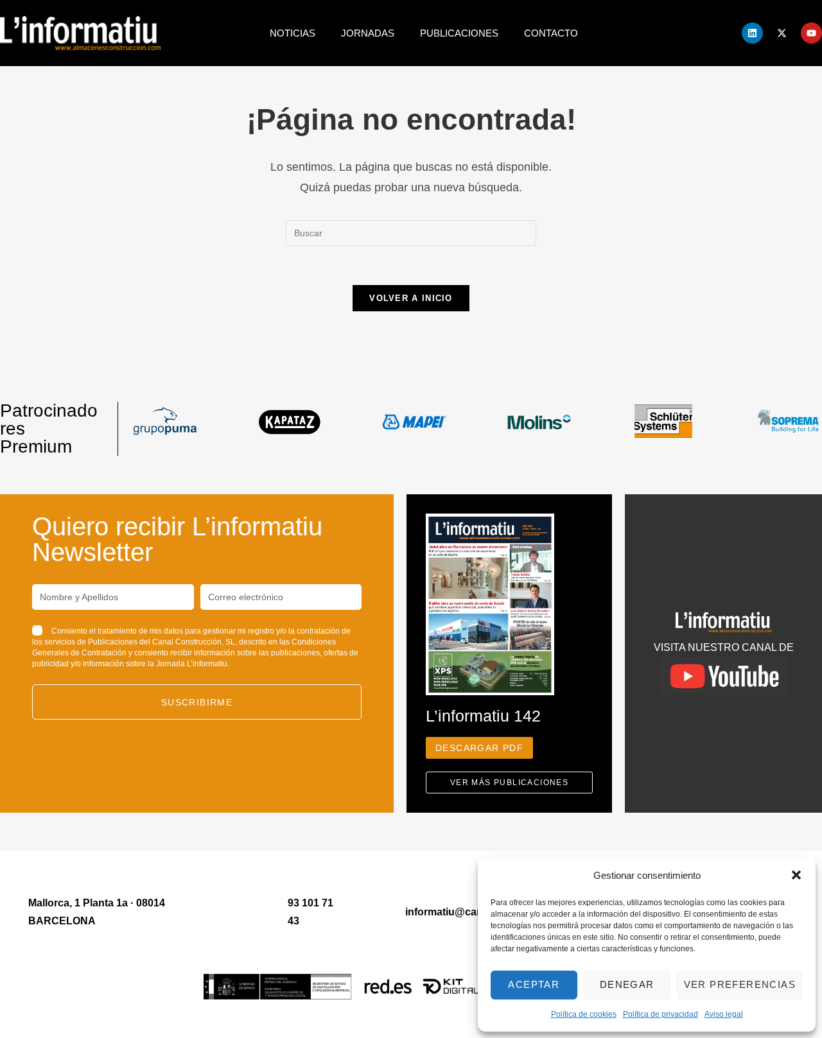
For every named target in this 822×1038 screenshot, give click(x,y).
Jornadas (367, 33)
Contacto (551, 33)
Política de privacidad (660, 1014)
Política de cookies (583, 1014)
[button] (796, 875)
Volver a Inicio (411, 298)
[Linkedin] (752, 33)
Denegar (627, 984)
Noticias (292, 33)
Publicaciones (459, 33)
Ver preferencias (740, 984)
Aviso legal (723, 1014)
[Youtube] (811, 33)
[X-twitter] (781, 33)
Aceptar (533, 984)
